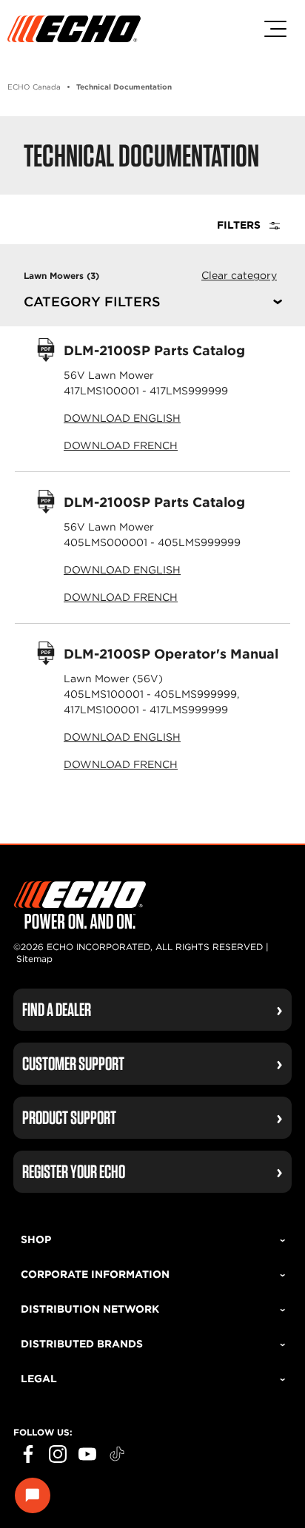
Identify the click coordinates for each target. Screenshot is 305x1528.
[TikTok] (117, 1454)
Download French (121, 445)
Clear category (239, 275)
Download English (122, 418)
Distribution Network (90, 1309)
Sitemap (34, 958)
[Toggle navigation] (275, 29)
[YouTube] (87, 1454)
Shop (36, 1239)
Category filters (92, 302)
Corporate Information (95, 1274)
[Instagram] (58, 1454)
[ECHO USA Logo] (74, 29)
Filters (240, 225)
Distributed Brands (82, 1344)
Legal (39, 1378)
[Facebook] (28, 1454)
